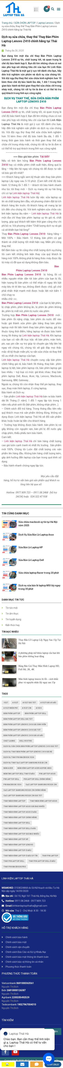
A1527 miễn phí (11, 708)
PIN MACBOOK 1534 (12, 785)
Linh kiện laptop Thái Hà (26, 193)
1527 (6, 703)
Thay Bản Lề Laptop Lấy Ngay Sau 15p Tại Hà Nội (39, 642)
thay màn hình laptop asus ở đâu (20, 812)
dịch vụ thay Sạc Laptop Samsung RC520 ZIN (25, 763)
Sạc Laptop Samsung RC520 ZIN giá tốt (23, 796)
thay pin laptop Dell (14, 861)
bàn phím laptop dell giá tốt (18, 719)
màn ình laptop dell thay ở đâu (19, 774)
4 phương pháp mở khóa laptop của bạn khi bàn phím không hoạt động (39, 655)
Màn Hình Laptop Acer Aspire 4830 (34, 768)
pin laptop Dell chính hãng (37, 779)
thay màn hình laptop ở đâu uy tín (21, 856)
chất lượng (9, 741)
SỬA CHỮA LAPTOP (25, 23)
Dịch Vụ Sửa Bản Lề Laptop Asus (36, 534)
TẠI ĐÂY (45, 156)
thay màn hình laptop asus (43, 801)
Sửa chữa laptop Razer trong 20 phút (38, 572)
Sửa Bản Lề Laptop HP (30, 547)
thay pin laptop (50, 856)
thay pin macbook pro (15, 867)
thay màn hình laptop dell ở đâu (20, 828)
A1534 (39, 708)
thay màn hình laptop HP (16, 839)
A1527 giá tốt (29, 703)
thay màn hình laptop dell (17, 823)
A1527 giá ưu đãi (48, 703)
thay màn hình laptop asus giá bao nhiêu (24, 806)
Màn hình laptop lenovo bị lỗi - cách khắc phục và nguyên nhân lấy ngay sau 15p (38, 681)
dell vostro (25, 741)
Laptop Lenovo (45, 23)
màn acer (8, 768)
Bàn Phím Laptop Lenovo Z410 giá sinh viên (25, 724)
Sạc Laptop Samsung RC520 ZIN (41, 785)
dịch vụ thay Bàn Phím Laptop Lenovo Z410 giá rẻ (28, 752)
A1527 (15, 703)
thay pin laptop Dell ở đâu (42, 861)
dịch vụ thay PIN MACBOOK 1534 (19, 757)
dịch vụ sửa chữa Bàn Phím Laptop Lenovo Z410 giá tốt (31, 746)
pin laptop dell (11, 779)
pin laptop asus (47, 774)
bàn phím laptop (12, 713)
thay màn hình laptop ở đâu (17, 850)
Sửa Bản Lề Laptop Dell (31, 560)
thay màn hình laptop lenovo (18, 845)
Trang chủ (7, 23)
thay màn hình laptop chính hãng (20, 817)
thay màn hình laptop (14, 801)
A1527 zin (26, 708)
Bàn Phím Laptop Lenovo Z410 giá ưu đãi (23, 735)
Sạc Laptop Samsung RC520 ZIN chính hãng (25, 790)
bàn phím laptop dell (35, 713)
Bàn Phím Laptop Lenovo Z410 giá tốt (22, 730)
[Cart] (47, 9)
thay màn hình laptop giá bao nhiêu (21, 834)
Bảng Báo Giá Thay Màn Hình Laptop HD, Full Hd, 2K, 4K (39, 668)
